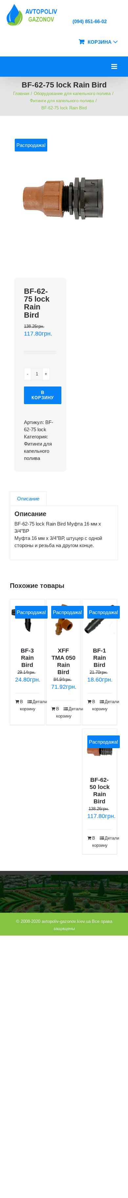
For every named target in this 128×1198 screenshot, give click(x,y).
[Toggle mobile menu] (114, 66)
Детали (36, 701)
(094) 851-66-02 (89, 21)
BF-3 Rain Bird (27, 657)
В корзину (43, 395)
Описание (28, 498)
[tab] (28, 498)
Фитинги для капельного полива (38, 451)
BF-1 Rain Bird (99, 657)
